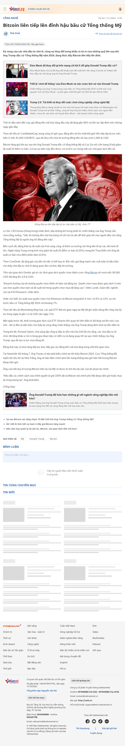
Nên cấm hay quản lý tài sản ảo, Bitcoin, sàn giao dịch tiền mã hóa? (41, 428)
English (64, 662)
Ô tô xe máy (33, 650)
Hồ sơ (63, 668)
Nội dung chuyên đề (70, 656)
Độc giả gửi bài (109, 728)
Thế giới (7, 668)
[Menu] (5, 9)
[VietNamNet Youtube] (94, 722)
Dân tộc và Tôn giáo (13, 650)
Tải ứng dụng (82, 728)
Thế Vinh (15, 33)
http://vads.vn (85, 700)
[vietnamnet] (16, 10)
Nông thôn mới (67, 644)
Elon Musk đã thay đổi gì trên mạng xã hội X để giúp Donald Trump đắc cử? (73, 65)
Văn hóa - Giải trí (36, 631)
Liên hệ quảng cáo (81, 680)
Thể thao (7, 656)
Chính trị (7, 631)
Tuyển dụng (96, 733)
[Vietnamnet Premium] (12, 627)
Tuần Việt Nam (67, 625)
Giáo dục (7, 662)
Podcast (96, 644)
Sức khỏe (32, 638)
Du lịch (31, 656)
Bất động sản (34, 662)
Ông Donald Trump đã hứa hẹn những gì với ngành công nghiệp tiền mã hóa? (73, 396)
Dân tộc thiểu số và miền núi (74, 650)
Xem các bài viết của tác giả (110, 34)
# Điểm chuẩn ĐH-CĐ (39, 8)
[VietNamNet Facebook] (88, 722)
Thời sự (7, 638)
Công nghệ (10, 18)
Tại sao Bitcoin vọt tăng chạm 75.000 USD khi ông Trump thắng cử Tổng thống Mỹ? (50, 419)
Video (95, 631)
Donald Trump (37, 438)
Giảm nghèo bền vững (71, 638)
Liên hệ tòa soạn (36, 697)
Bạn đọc (31, 668)
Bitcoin (94, 272)
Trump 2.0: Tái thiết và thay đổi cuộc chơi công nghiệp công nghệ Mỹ (70, 102)
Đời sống (32, 625)
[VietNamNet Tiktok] (100, 722)
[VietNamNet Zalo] (107, 722)
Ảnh (95, 625)
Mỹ (22, 438)
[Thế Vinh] (5, 33)
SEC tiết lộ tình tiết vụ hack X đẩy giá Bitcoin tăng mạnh (35, 424)
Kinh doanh (9, 644)
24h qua (97, 650)
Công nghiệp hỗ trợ (70, 631)
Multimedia (98, 638)
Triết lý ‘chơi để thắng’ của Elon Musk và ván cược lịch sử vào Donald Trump (74, 84)
